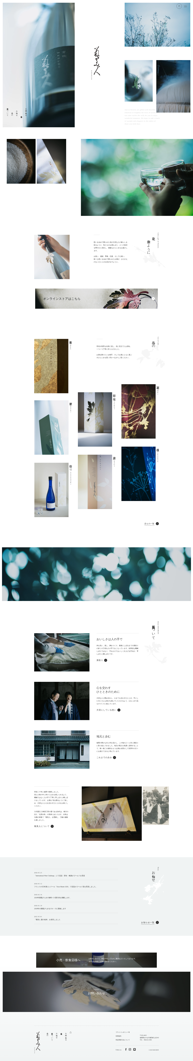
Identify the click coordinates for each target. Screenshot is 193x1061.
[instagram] (130, 1049)
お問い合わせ (26, 111)
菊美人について (7, 111)
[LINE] (134, 1049)
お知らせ (17, 112)
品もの (12, 113)
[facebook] (125, 1049)
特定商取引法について (123, 1040)
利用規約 (118, 1036)
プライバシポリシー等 (123, 1032)
